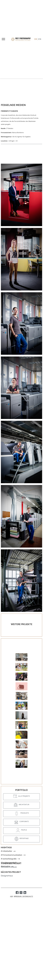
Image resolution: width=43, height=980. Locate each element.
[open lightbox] (21, 195)
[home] (21, 39)
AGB (11, 896)
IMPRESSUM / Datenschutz (23, 896)
